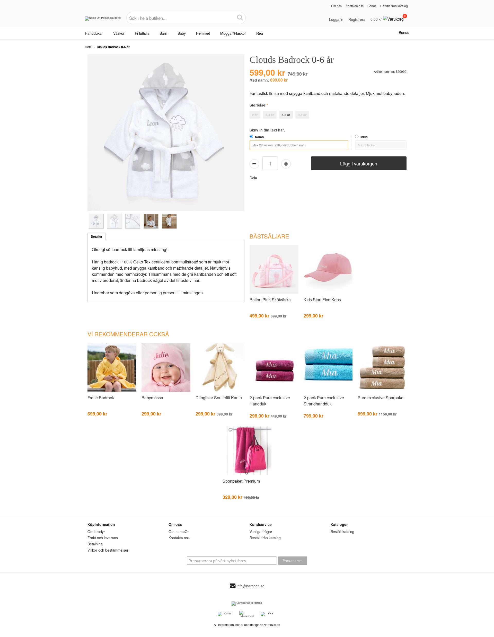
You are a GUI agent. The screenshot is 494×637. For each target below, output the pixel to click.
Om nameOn (179, 531)
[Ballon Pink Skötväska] (274, 293)
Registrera (356, 19)
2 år (255, 114)
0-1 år (302, 114)
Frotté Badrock (100, 398)
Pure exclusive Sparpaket (381, 398)
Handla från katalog (394, 6)
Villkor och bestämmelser (107, 550)
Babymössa (152, 398)
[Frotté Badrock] (111, 391)
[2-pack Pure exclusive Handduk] (274, 391)
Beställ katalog (342, 531)
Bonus (371, 6)
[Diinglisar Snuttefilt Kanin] (220, 391)
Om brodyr (96, 531)
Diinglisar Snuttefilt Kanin (219, 398)
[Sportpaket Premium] (247, 474)
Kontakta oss (355, 6)
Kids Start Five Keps (322, 300)
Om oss (336, 6)
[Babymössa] (166, 391)
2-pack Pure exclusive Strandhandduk (324, 401)
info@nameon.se (250, 585)
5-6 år (286, 114)
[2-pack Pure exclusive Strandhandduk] (328, 391)
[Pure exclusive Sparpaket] (382, 391)
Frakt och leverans (102, 537)
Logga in (336, 19)
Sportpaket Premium (241, 481)
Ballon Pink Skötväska (270, 300)
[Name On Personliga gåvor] (103, 20)
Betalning (95, 543)
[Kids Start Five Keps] (328, 293)
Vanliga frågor (261, 531)
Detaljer (96, 236)
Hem (88, 47)
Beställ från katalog (265, 537)
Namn (259, 137)
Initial (364, 137)
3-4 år (270, 114)
